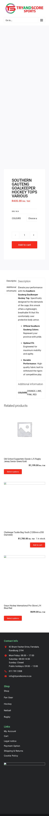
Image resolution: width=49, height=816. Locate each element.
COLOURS (16, 218)
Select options (13, 472)
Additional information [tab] (11, 289)
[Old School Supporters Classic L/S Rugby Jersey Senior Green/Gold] (24, 429)
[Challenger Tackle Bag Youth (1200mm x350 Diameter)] (24, 502)
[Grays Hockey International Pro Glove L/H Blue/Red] (24, 576)
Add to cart (24, 244)
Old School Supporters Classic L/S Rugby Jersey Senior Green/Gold (22, 460)
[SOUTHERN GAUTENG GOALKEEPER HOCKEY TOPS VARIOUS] (24, 97)
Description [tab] (11, 281)
